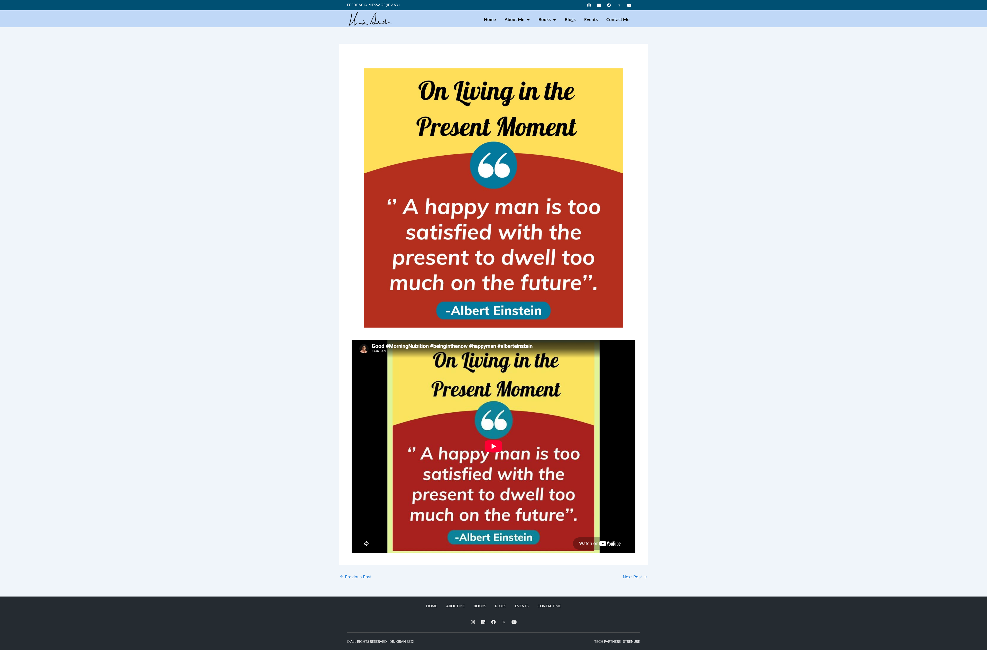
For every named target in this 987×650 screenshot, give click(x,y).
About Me (514, 19)
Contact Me (617, 19)
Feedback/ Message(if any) (373, 5)
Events (591, 19)
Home (490, 19)
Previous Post (356, 577)
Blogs (570, 19)
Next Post (635, 577)
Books (544, 19)
